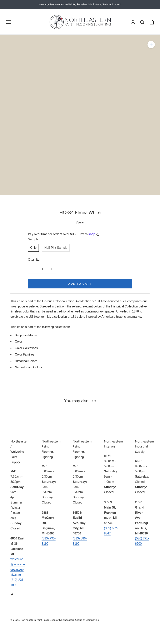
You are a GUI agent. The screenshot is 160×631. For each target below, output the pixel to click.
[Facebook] (12, 594)
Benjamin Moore (26, 335)
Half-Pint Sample (55, 247)
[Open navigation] (8, 22)
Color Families (24, 354)
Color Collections (26, 348)
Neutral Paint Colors (28, 367)
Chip (33, 247)
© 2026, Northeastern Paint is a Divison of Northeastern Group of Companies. (54, 619)
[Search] (142, 22)
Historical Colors (26, 361)
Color (18, 341)
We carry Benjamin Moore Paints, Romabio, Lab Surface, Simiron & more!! (80, 4)
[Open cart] (152, 22)
